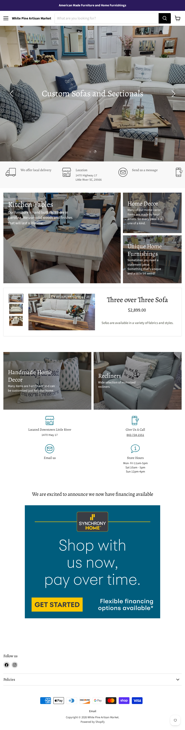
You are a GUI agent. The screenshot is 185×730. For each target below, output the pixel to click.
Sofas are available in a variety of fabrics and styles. (137, 323)
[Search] (165, 18)
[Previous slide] (12, 93)
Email (92, 711)
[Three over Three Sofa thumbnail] (16, 298)
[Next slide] (172, 93)
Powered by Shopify (93, 722)
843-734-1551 (135, 435)
